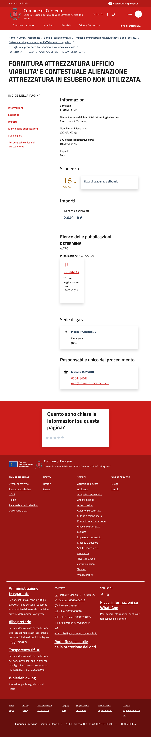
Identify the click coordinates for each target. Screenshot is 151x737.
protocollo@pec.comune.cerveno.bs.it (75, 633)
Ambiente (82, 489)
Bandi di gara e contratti (57, 38)
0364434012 (79, 378)
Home (12, 38)
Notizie (47, 484)
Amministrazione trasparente (23, 591)
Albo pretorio (20, 622)
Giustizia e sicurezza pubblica (88, 529)
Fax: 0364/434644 (68, 605)
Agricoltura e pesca (87, 484)
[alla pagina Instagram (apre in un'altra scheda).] (112, 14)
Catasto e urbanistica (89, 511)
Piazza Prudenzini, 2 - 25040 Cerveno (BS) (77, 594)
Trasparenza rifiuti (24, 650)
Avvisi (46, 489)
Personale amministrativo (23, 505)
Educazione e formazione (91, 521)
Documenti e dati (18, 511)
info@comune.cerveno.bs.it (90, 383)
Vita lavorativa (85, 575)
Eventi (115, 489)
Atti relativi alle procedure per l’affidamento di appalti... (40, 42)
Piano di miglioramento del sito (131, 710)
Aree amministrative (20, 489)
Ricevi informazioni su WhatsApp (119, 605)
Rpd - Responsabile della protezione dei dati (75, 644)
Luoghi (115, 484)
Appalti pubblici (85, 500)
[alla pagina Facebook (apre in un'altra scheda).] (106, 14)
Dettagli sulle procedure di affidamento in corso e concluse (42, 47)
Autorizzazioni (85, 505)
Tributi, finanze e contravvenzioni (86, 561)
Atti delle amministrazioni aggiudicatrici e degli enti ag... (106, 38)
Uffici (12, 494)
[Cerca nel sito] (138, 14)
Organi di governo (19, 484)
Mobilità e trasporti (87, 543)
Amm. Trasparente (29, 38)
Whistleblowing (22, 678)
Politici (12, 500)
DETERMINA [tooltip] (71, 272)
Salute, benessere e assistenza (88, 550)
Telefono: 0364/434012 (71, 600)
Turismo (81, 569)
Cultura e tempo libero (89, 516)
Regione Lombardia (18, 3)
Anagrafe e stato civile (89, 494)
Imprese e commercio (89, 537)
